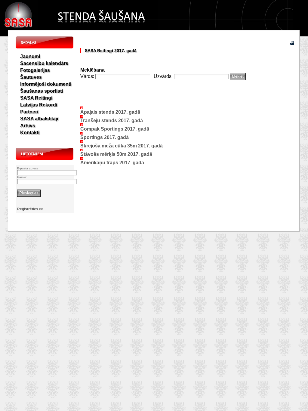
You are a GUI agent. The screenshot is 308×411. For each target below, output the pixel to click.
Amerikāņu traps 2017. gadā (112, 162)
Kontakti (29, 132)
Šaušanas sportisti (41, 91)
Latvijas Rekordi (38, 104)
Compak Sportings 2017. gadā (114, 128)
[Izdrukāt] (292, 43)
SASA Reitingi (36, 97)
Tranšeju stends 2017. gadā (111, 120)
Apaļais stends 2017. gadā (110, 112)
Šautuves (31, 77)
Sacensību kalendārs (44, 63)
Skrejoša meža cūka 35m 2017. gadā (121, 145)
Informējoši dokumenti (45, 84)
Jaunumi (30, 56)
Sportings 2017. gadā (104, 137)
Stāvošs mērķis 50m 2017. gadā (116, 154)
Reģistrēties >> (30, 209)
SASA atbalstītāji (39, 118)
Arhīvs (27, 125)
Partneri (29, 111)
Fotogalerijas (35, 70)
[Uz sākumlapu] (19, 28)
